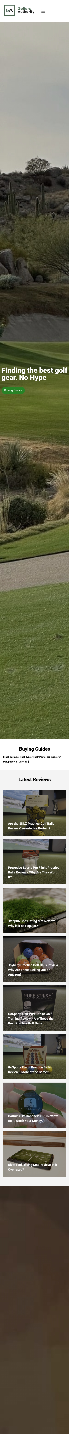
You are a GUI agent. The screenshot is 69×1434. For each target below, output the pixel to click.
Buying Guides (13, 390)
